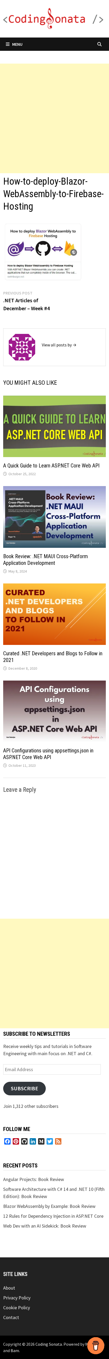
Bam (15, 1350)
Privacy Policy (16, 1298)
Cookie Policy (16, 1307)
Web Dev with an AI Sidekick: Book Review (44, 1226)
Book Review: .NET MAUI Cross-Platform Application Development (45, 559)
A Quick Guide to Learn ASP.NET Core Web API (51, 465)
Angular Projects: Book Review (33, 1179)
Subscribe (24, 1088)
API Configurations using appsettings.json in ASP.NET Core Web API (48, 753)
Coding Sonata (48, 1344)
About (9, 1288)
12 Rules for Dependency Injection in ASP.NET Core (53, 1216)
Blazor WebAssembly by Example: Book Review (49, 1206)
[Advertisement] (54, 118)
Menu (17, 44)
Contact (11, 1317)
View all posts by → (59, 344)
